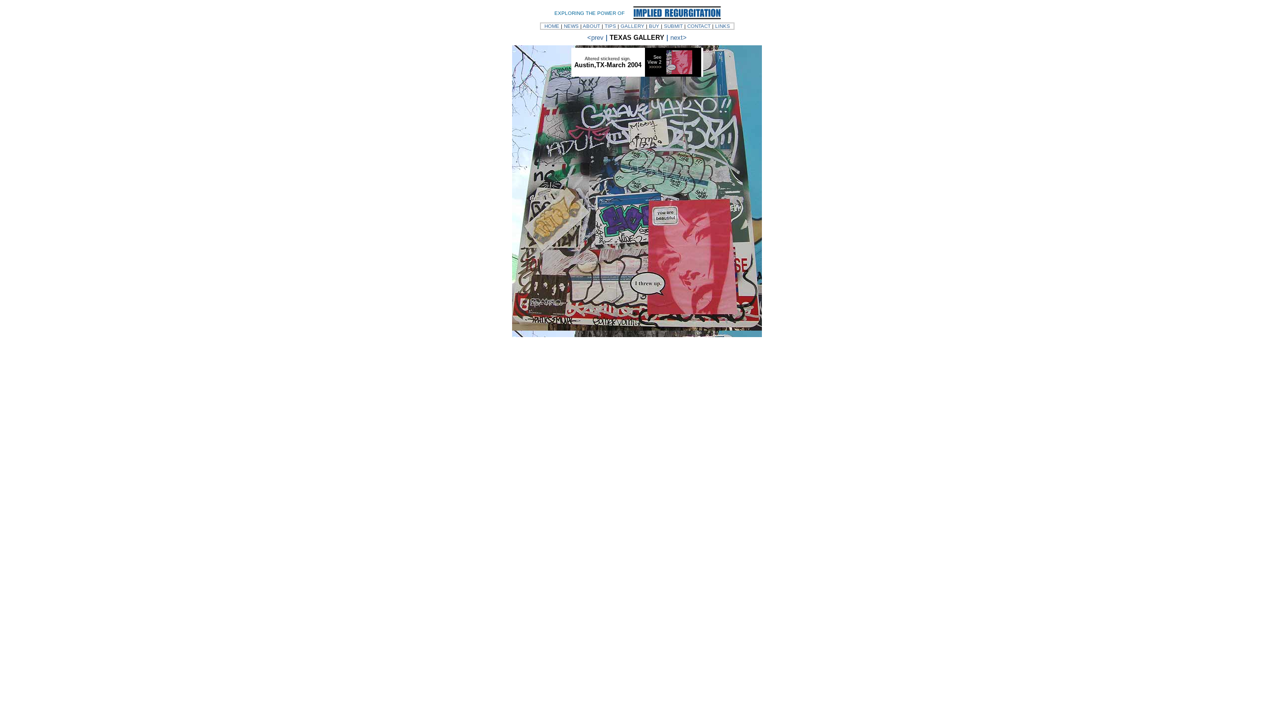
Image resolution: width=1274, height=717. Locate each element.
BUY (654, 26)
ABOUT (591, 26)
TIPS (610, 26)
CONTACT (699, 26)
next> (678, 37)
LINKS (722, 26)
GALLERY (632, 26)
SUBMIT (673, 26)
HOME (551, 26)
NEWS (571, 26)
